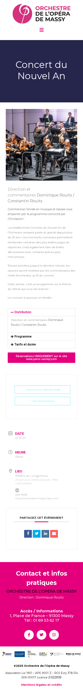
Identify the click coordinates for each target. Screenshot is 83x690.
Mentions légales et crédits (41, 685)
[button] (41, 312)
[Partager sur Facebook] (28, 534)
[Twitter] (41, 635)
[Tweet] (37, 534)
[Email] (54, 534)
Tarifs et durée (25, 344)
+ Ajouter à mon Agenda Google (42, 389)
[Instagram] (54, 635)
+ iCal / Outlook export (42, 400)
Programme (23, 336)
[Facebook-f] (29, 635)
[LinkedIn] (45, 534)
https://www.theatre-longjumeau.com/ (36, 498)
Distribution (22, 312)
